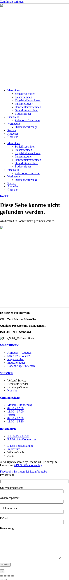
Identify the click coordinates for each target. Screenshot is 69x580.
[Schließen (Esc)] (12, 575)
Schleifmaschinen (25, 93)
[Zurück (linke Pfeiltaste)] (1, 579)
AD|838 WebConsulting (28, 465)
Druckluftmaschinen (26, 110)
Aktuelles (12, 133)
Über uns (12, 136)
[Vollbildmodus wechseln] (5, 575)
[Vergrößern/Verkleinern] (1, 575)
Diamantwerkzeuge (26, 127)
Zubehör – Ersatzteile (27, 120)
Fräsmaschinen (23, 97)
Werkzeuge (13, 123)
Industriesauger (23, 103)
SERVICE (6, 373)
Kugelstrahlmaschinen (27, 100)
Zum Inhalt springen (12, 1)
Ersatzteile (13, 117)
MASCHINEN (9, 345)
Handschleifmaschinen (28, 107)
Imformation (8, 428)
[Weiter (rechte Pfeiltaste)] (5, 579)
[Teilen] (8, 575)
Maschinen (13, 90)
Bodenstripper (23, 113)
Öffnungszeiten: (10, 397)
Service (11, 130)
